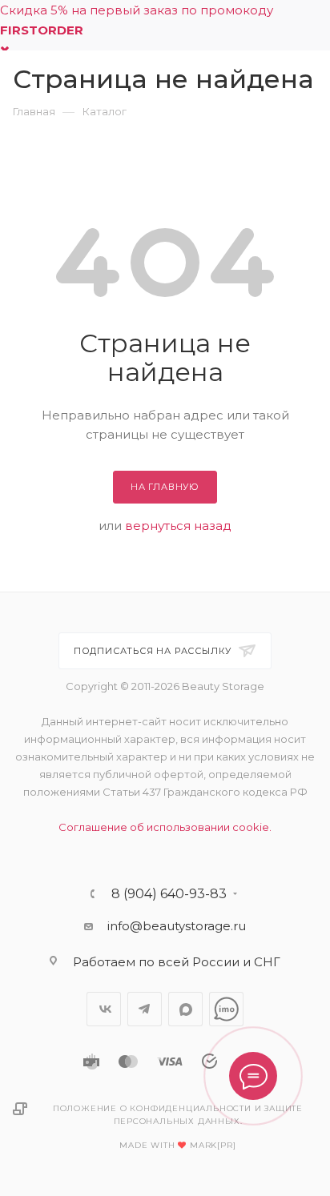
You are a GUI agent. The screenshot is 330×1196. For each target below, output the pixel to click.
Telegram (144, 1009)
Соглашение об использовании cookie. (165, 827)
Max (185, 1009)
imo (226, 1009)
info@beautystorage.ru (176, 925)
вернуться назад (178, 525)
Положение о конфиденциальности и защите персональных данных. (178, 1114)
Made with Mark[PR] (177, 1145)
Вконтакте (104, 1009)
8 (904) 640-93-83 (169, 894)
